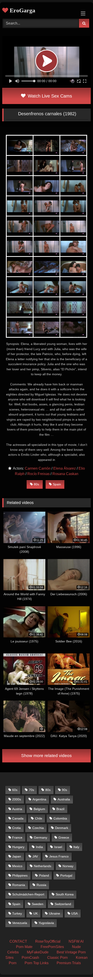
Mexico (17, 866)
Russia (41, 885)
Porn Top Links (37, 963)
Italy (76, 847)
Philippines (20, 875)
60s (14, 790)
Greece (63, 837)
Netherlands (42, 866)
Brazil (60, 809)
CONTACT (18, 941)
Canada (17, 818)
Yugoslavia (46, 923)
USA (74, 913)
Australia (64, 799)
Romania (18, 885)
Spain (57, 484)
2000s (16, 799)
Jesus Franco (59, 856)
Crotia (16, 828)
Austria (17, 809)
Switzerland (63, 904)
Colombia (60, 818)
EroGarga (21, 10)
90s (64, 790)
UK (35, 913)
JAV (35, 856)
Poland (44, 875)
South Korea (65, 894)
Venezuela (19, 923)
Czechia (38, 828)
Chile (38, 818)
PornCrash (30, 957)
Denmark (61, 828)
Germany (40, 837)
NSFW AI (76, 941)
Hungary (18, 847)
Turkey (17, 913)
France (17, 837)
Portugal (66, 875)
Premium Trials (69, 963)
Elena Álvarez (64, 468)
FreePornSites (52, 947)
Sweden (37, 904)
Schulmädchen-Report (28, 894)
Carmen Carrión (38, 468)
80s (36, 484)
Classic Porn (57, 957)
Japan (16, 856)
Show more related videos (46, 755)
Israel (58, 847)
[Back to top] (79, 963)
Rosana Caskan (65, 474)
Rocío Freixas (38, 474)
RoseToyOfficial (47, 941)
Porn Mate (24, 947)
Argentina (39, 799)
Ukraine (54, 913)
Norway (68, 866)
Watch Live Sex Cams (49, 95)
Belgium (39, 809)
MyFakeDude (38, 952)
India (39, 847)
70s (31, 790)
